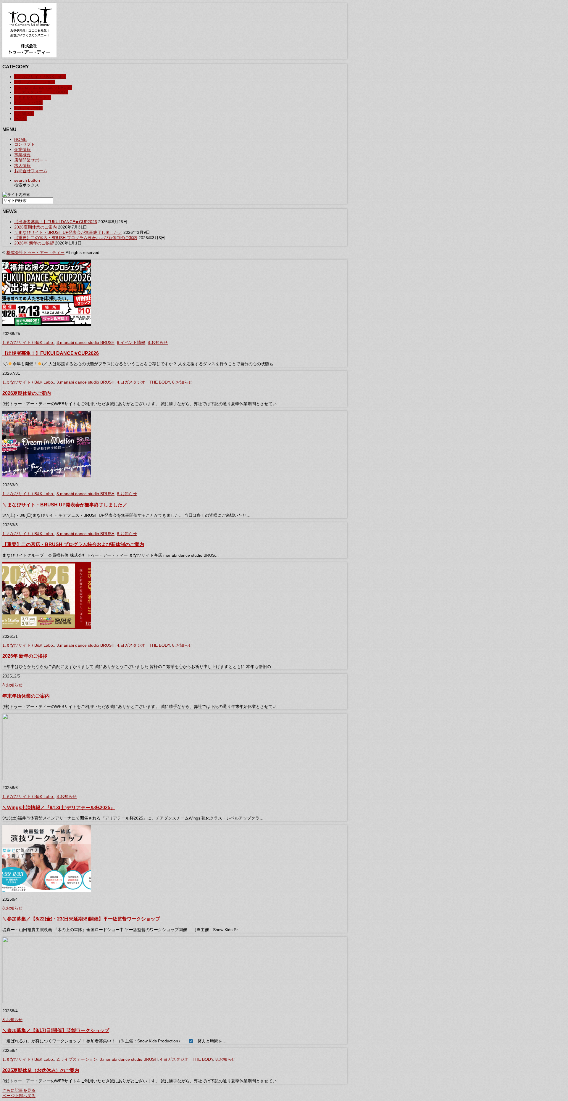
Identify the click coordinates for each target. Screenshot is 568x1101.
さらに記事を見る (19, 1090)
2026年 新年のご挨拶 (34, 243)
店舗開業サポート (30, 160)
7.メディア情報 (28, 108)
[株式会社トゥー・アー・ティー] (29, 56)
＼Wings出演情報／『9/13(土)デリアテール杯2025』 (58, 807)
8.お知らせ (24, 113)
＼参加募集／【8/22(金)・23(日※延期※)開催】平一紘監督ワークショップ (81, 918)
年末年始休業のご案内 (26, 695)
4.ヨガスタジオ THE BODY (41, 92)
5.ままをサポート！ (32, 97)
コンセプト (24, 144)
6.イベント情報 (28, 102)
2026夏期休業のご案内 (35, 227)
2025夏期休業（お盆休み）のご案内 (40, 1070)
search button (27, 180)
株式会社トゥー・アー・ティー (35, 252)
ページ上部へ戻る (19, 1095)
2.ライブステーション (34, 82)
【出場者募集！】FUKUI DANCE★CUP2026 (55, 221)
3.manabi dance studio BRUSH (43, 87)
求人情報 (22, 165)
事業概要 (22, 154)
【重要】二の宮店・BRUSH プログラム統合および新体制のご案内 (75, 237)
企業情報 (22, 149)
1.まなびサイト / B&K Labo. (40, 76)
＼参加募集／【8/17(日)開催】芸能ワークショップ (55, 1030)
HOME (20, 139)
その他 (20, 118)
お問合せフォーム (30, 170)
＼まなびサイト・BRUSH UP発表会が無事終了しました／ (68, 232)
